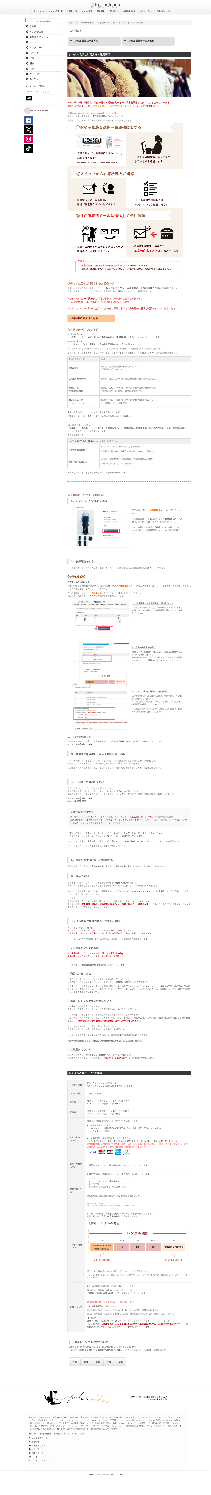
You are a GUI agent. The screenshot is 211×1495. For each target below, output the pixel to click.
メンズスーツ (35, 47)
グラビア (33, 74)
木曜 (109, 1362)
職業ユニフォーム (38, 37)
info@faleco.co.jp (84, 744)
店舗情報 (35, 1442)
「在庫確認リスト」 (157, 510)
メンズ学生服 (35, 31)
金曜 (121, 1362)
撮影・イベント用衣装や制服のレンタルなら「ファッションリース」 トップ (56, 1434)
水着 (31, 58)
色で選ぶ (33, 79)
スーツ (32, 42)
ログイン (35, 1457)
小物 (31, 68)
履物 (31, 63)
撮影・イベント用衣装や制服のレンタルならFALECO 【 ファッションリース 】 (99, 23)
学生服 (32, 26)
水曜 (98, 1362)
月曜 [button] (75, 1362)
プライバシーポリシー (41, 1460)
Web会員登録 (98, 593)
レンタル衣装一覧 (39, 1438)
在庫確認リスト (38, 1445)
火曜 (86, 1362)
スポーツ (33, 53)
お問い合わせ (37, 1449)
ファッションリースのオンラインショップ (114, 105)
